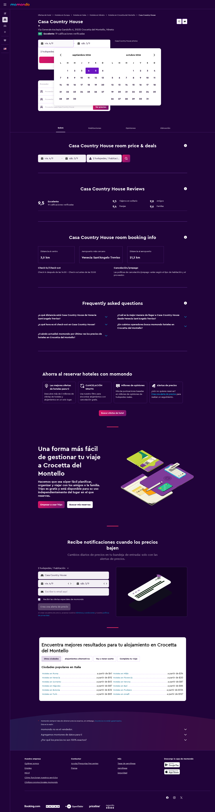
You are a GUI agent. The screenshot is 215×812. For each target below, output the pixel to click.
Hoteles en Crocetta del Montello (121, 15)
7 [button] (60, 78)
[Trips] (5, 40)
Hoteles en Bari (120, 686)
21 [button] (61, 92)
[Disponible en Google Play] (172, 764)
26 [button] (95, 92)
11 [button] (89, 78)
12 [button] (96, 78)
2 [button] (74, 71)
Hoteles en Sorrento (51, 682)
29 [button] (67, 99)
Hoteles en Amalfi (121, 694)
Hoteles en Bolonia (51, 690)
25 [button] (88, 92)
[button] (5, 4)
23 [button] (74, 92)
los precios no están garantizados (108, 721)
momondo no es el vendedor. (57, 729)
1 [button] (67, 71)
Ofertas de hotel (44, 15)
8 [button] (67, 78)
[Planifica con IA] (5, 32)
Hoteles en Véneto (97, 15)
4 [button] (88, 71)
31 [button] (147, 99)
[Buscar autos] (5, 26)
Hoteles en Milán (121, 674)
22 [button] (67, 92)
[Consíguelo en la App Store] (172, 771)
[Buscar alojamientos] (5, 20)
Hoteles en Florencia (122, 678)
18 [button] (89, 85)
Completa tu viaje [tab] (128, 659)
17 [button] (82, 85)
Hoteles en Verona (121, 682)
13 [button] (103, 78)
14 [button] (61, 85)
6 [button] (102, 71)
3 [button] (81, 71)
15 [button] (68, 85)
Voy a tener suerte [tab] (105, 659)
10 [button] (81, 78)
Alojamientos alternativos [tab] (77, 659)
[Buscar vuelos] (5, 13)
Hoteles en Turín (49, 694)
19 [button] (96, 85)
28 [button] (60, 99)
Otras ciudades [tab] (51, 659)
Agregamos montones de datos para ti (61, 735)
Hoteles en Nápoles (51, 686)
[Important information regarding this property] (185, 237)
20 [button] (102, 85)
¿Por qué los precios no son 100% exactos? (64, 740)
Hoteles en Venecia (51, 678)
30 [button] (74, 99)
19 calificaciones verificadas (70, 34)
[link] (112, 413)
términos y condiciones (85, 613)
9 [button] (74, 78)
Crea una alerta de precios (163, 394)
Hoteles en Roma (50, 674)
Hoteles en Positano (122, 690)
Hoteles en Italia (79, 15)
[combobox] (76, 575)
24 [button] (81, 92)
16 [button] (75, 85)
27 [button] (103, 92)
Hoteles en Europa (62, 15)
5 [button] (95, 71)
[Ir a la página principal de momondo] (20, 4)
